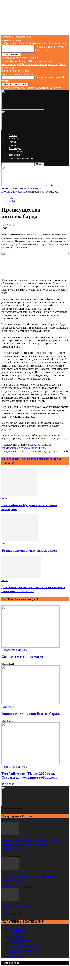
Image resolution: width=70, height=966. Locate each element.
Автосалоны (15, 151)
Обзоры (13, 145)
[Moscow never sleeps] (10, 899)
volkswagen (8, 706)
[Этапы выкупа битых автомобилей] (19, 540)
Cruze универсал (11, 886)
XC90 (4, 855)
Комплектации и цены (21, 158)
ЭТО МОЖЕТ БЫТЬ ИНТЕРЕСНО (26, 459)
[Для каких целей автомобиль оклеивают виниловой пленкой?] (21, 577)
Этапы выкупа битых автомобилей (29, 550)
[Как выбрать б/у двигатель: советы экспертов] (19, 494)
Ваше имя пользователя (49, 46)
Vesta (19, 191)
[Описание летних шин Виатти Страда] (30, 703)
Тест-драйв (14, 154)
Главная (13, 135)
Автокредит (15, 148)
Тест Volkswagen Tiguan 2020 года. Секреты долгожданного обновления (30, 775)
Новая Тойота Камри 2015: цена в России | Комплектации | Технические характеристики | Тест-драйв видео (33, 64)
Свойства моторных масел (22, 657)
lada (12, 191)
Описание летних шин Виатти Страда (31, 714)
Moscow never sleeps (16, 907)
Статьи (12, 142)
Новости (13, 138)
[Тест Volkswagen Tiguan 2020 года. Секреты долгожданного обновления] (30, 763)
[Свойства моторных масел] (30, 646)
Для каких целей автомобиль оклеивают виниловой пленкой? (33, 589)
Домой (5, 191)
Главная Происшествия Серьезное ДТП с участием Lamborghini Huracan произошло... (33, 845)
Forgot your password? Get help (19, 57)
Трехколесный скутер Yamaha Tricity (46, 451)
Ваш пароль (42, 50)
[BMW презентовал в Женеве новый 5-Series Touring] (10, 868)
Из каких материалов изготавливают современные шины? (26, 446)
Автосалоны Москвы (14, 649)
